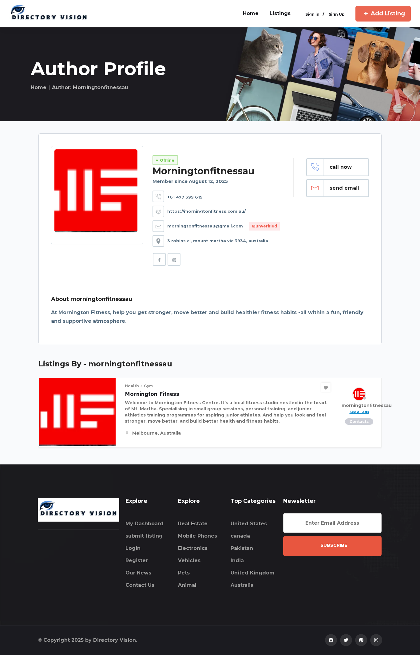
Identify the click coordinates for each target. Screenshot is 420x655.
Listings (280, 13)
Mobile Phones (197, 536)
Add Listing (388, 13)
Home (38, 87)
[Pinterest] (361, 640)
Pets (184, 573)
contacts (359, 421)
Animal (187, 585)
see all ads (359, 412)
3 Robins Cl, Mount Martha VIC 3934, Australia (217, 240)
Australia (242, 585)
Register (136, 560)
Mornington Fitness (152, 393)
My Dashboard (144, 524)
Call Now (341, 167)
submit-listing (144, 536)
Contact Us (139, 585)
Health (132, 386)
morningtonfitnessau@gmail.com (205, 225)
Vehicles (189, 560)
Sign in (312, 14)
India (237, 560)
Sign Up (337, 14)
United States (249, 524)
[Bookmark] (326, 387)
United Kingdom (253, 573)
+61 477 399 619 (185, 197)
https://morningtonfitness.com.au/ (206, 211)
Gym (148, 386)
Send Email (344, 188)
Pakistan (242, 548)
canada (240, 536)
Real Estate (193, 524)
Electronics (193, 548)
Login (133, 548)
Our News (138, 573)
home (251, 13)
